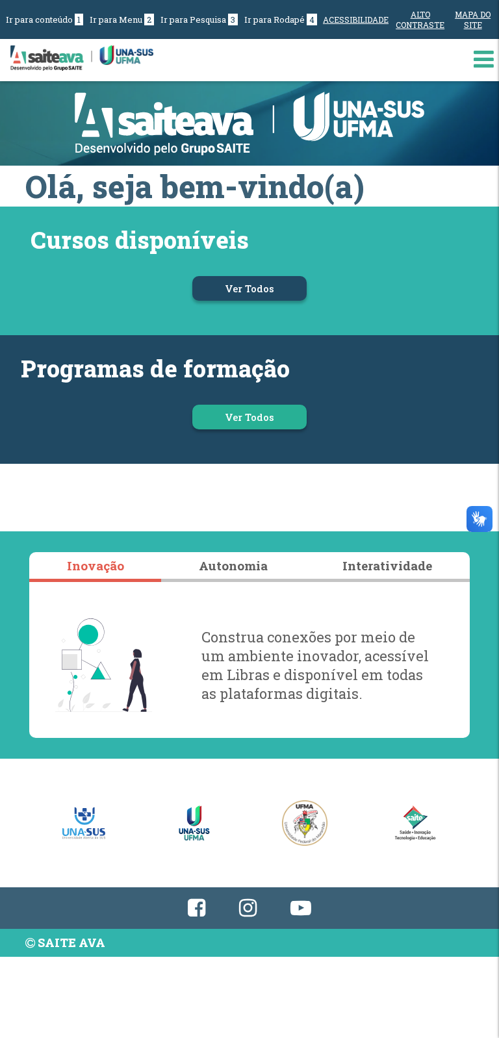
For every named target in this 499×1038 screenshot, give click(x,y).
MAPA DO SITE (473, 19)
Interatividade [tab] (387, 565)
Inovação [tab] (95, 565)
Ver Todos (266, 288)
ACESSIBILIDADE (356, 19)
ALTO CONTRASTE (420, 19)
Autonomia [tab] (233, 565)
